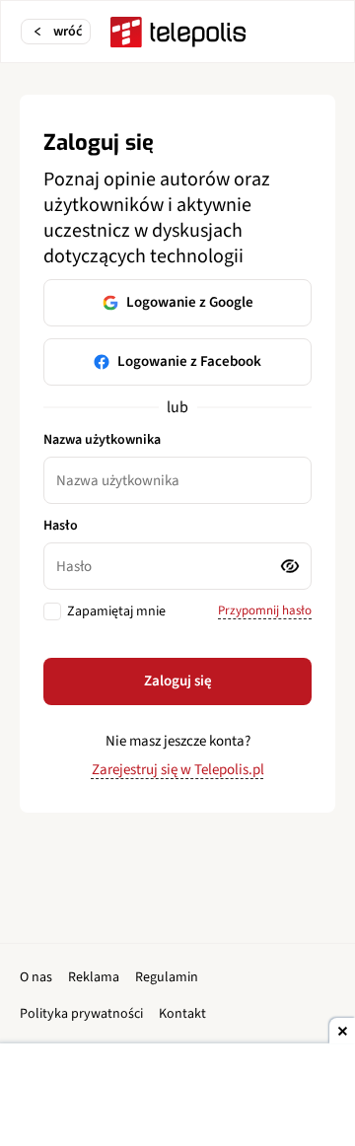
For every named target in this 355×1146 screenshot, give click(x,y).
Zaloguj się (178, 681)
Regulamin (166, 977)
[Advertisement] (177, 1096)
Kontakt (182, 1014)
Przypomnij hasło (265, 610)
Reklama (93, 977)
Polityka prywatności (81, 1014)
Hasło (60, 526)
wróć (67, 31)
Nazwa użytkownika (102, 440)
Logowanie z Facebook (189, 361)
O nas (36, 977)
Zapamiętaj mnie (116, 611)
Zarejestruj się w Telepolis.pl (178, 769)
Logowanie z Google (189, 302)
